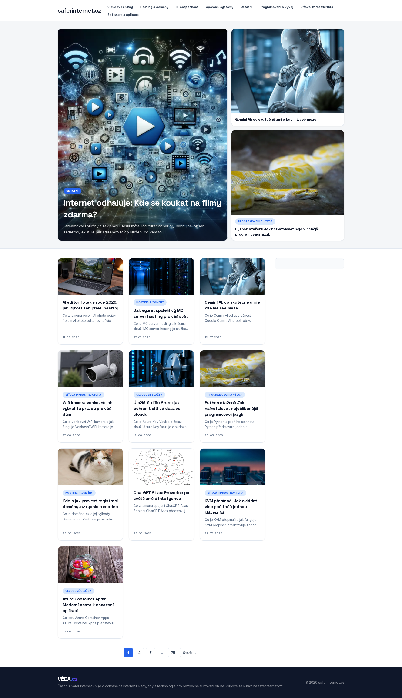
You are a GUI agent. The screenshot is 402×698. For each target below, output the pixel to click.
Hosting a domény (154, 7)
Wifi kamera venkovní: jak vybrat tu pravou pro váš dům (87, 408)
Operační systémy (219, 7)
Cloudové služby (120, 7)
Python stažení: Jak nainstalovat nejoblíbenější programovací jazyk (231, 408)
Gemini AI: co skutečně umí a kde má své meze (275, 119)
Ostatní (246, 7)
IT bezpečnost (187, 7)
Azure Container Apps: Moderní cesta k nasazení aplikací (88, 604)
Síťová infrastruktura (317, 7)
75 (173, 653)
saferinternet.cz (79, 11)
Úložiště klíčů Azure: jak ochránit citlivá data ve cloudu (157, 408)
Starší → (189, 653)
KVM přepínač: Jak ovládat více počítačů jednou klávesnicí (231, 506)
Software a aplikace (123, 15)
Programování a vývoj (276, 7)
